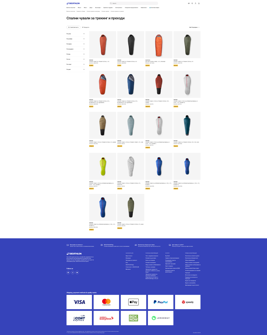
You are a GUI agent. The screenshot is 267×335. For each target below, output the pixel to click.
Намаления (144, 7)
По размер (69, 39)
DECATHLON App (130, 264)
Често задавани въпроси (152, 255)
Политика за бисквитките (191, 258)
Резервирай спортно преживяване (170, 261)
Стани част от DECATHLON (132, 267)
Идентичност (129, 255)
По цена (69, 33)
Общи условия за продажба (192, 262)
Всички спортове (71, 7)
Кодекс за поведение (190, 280)
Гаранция (187, 272)
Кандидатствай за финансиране (170, 271)
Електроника (118, 7)
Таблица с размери (150, 267)
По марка (69, 44)
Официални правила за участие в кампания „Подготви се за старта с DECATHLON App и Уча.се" (152, 276)
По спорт (69, 64)
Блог (127, 262)
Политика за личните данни (192, 255)
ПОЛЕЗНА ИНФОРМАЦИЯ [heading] (152, 253)
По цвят (69, 69)
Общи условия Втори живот (192, 268)
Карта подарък (169, 266)
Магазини (128, 269)
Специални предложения (131, 7)
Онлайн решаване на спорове (192, 270)
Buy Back (167, 255)
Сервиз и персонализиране (172, 258)
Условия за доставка (151, 258)
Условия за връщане (151, 262)
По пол (68, 59)
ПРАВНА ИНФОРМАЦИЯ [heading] (191, 253)
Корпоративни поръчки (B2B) (172, 268)
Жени (85, 7)
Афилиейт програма (170, 263)
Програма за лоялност (131, 260)
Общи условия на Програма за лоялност (192, 265)
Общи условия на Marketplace (153, 264)
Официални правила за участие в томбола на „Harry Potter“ (153, 271)
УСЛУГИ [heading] (167, 253)
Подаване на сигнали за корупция (191, 278)
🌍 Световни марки (154, 7)
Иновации (128, 258)
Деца (91, 7)
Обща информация (190, 260)
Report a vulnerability (190, 282)
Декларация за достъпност (192, 285)
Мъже (79, 7)
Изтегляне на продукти (191, 275)
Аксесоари (98, 7)
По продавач (70, 49)
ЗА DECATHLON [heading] (129, 253)
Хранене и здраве (108, 7)
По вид (68, 54)
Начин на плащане (150, 260)
